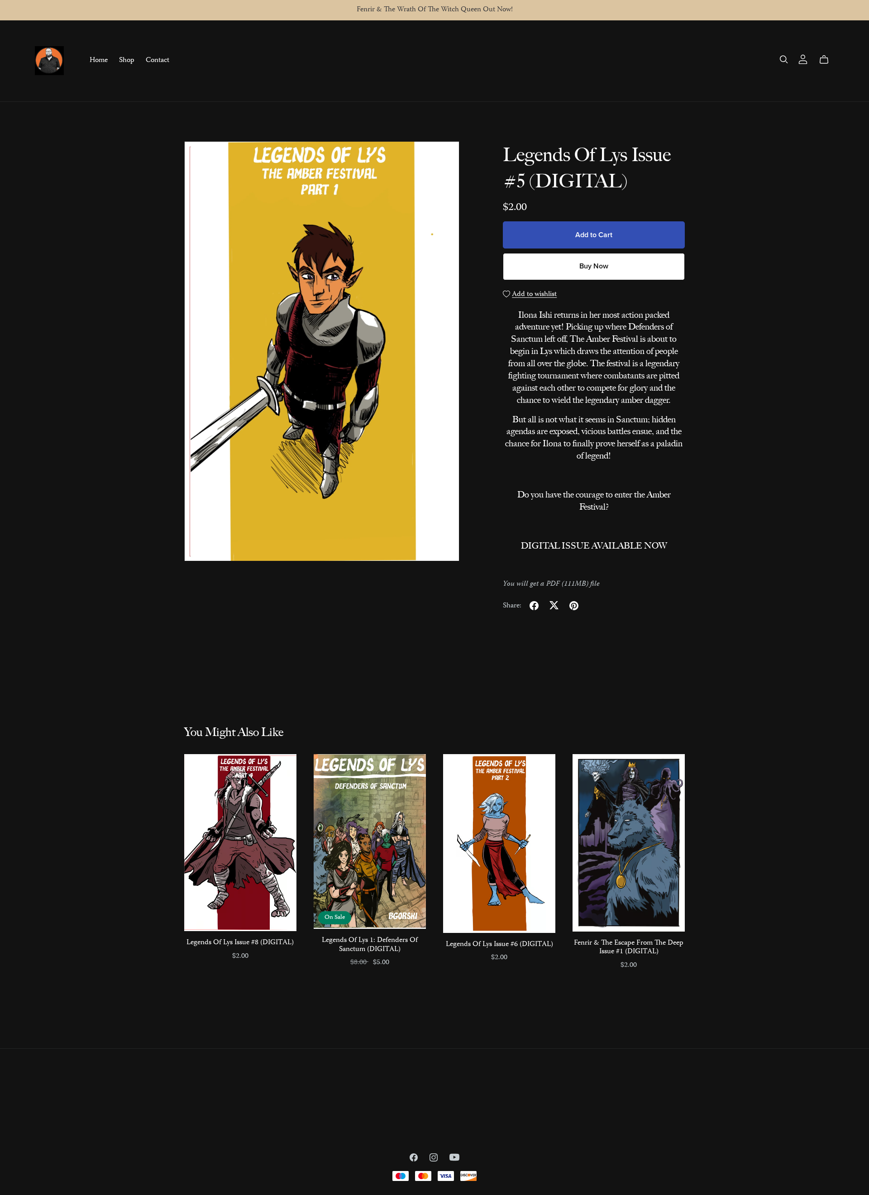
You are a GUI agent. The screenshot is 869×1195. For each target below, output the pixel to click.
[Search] (784, 59)
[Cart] (827, 59)
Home (99, 61)
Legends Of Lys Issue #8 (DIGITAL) (240, 943)
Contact (157, 61)
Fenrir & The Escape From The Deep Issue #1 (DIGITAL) (628, 947)
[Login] (802, 59)
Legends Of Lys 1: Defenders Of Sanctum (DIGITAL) (370, 945)
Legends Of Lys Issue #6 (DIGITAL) (499, 945)
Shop (126, 61)
